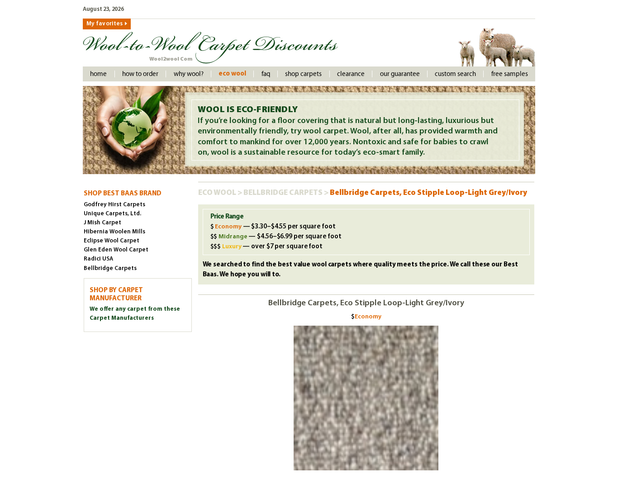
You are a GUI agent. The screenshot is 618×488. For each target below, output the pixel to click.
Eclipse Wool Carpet (111, 241)
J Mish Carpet (102, 223)
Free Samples (509, 74)
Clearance (351, 74)
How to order (140, 74)
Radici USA (98, 259)
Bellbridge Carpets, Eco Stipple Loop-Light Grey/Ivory (428, 193)
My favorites (104, 24)
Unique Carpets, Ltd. (112, 214)
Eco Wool (232, 74)
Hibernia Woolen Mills (114, 232)
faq (265, 74)
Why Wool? (189, 74)
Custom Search (455, 74)
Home (98, 74)
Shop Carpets (303, 74)
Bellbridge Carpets (283, 193)
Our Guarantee (400, 74)
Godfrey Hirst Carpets (114, 205)
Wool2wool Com (170, 59)
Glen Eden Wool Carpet (116, 250)
